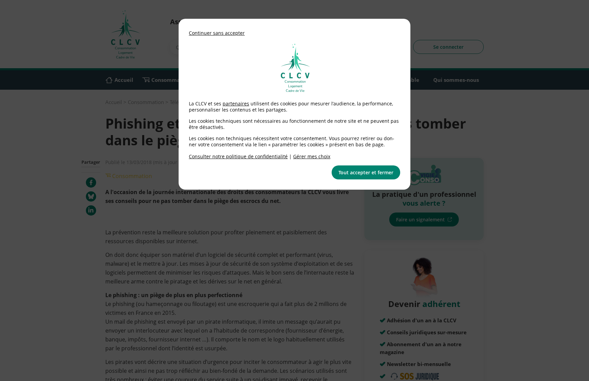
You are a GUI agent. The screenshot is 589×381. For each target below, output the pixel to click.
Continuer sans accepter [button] (217, 33)
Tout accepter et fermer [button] (365, 172)
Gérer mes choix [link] (311, 156)
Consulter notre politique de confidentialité (238, 156)
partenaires (236, 103)
